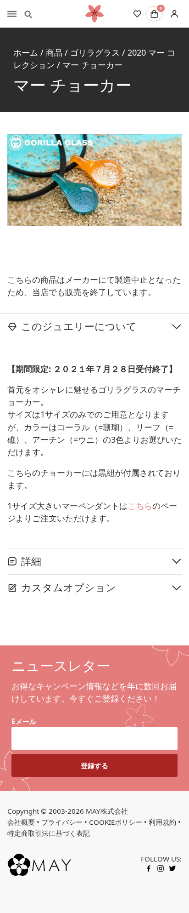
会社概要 (21, 822)
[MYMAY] (94, 14)
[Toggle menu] (12, 14)
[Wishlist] (137, 14)
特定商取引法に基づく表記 (48, 833)
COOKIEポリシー (115, 822)
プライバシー (62, 822)
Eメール (23, 721)
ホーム (25, 52)
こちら (140, 505)
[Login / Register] (174, 14)
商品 (54, 52)
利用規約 (162, 822)
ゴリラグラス (95, 52)
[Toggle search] (28, 14)
